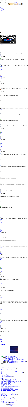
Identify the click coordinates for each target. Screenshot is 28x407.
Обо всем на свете (3, 359)
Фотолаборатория (3, 5)
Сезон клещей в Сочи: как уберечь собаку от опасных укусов (8, 389)
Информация (2, 344)
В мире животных (3, 356)
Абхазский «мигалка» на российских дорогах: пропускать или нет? (9, 371)
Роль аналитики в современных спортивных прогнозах (13, 362)
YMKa (0, 127)
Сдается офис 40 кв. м (5, 392)
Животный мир (8, 401)
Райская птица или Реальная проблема (6, 374)
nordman (1, 76)
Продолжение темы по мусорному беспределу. (7, 376)
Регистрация (15, 2)
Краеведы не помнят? (5, 384)
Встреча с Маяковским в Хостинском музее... (8, 382)
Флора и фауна (25, 372)
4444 (1, 392)
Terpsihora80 (2, 395)
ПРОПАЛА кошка (5, 401)
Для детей (7, 395)
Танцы (5, 395)
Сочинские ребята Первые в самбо (6, 373)
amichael (2, 400)
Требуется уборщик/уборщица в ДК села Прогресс (9, 398)
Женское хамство (3, 44)
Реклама (2, 6)
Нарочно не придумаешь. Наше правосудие (7, 390)
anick (1, 379)
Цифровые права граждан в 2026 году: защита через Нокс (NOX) (14, 357)
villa (1, 397)
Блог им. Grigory (9, 366)
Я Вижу (2, 8)
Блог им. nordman (8, 383)
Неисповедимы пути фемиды (6, 369)
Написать (1, 7)
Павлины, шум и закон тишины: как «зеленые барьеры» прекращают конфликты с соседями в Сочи (14, 372)
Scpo (1, 399)
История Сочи (15, 370)
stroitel (1, 368)
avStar (1, 370)
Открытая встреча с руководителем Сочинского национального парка (9, 368)
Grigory (2, 369)
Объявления (2, 9)
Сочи (2, 3)
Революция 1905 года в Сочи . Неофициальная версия (8, 370)
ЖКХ (13, 376)
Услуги (13, 393)
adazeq (2, 402)
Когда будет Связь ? (5, 366)
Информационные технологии (4, 357)
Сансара (4, 375)
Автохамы (17, 371)
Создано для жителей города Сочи (12, 404)
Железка (19, 394)
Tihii (1, 374)
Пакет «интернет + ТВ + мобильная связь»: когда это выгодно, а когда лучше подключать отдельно (17, 361)
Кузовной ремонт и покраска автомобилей (8, 393)
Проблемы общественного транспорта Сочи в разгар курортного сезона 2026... (11, 381)
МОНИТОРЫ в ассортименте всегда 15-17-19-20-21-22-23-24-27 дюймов (10, 394)
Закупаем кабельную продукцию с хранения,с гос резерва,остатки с (10, 400)
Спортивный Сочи (11, 373)
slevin (1, 371)
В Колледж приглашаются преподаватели (7, 399)
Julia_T (2, 401)
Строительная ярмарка (12, 402)
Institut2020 (2, 396)
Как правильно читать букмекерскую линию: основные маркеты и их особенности (11, 358)
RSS (2, 378)
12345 (1, 384)
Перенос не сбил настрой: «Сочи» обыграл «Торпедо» (8, 367)
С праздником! (5, 383)
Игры (1, 358)
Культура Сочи (14, 382)
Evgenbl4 (2, 394)
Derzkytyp (1, 231)
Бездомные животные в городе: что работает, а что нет (10, 356)
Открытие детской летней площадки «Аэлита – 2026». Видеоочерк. (10, 386)
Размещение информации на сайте (10, 405)
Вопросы (2, 10)
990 (0, 144)
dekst (0, 259)
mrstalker (1, 327)
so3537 (2, 367)
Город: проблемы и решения (19, 368)
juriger (0, 133)
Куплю (17, 400)
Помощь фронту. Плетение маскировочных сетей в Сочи (8, 397)
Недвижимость (9, 392)
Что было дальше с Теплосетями (8, 387)
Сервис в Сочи (21, 381)
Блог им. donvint (7, 375)
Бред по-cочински (12, 374)
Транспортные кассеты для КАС (6, 402)
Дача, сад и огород (17, 389)
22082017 (2, 366)
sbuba (0, 55)
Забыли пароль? (12, 2)
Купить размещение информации (14, 353)
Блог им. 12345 (9, 384)
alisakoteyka (2, 398)
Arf (1, 373)
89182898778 (2, 393)
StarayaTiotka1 (2, 372)
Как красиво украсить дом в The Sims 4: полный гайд (8, 360)
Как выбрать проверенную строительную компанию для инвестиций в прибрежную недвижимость (14, 359)
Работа (15, 398)
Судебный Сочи (11, 369)
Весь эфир (1, 378)
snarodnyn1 (2, 381)
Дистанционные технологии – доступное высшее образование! (10, 396)
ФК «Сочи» (15, 367)
